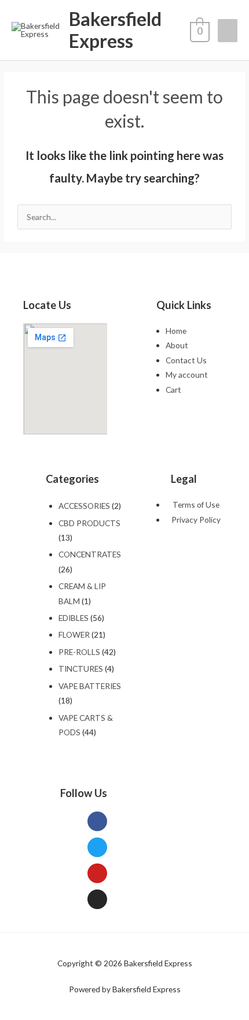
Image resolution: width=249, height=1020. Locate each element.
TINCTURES (80, 668)
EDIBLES (73, 618)
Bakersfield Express (115, 30)
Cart (173, 389)
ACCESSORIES (84, 506)
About (177, 345)
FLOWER (74, 634)
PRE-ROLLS (79, 652)
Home (176, 331)
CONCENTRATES (89, 554)
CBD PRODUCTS (89, 523)
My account (187, 374)
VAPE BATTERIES (89, 686)
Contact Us (186, 360)
